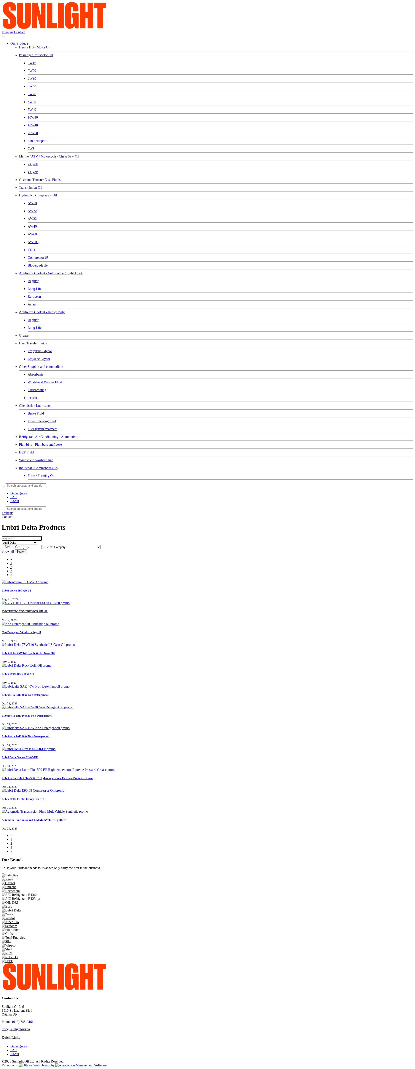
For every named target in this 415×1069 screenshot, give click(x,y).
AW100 (33, 242)
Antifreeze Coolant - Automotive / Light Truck (51, 273)
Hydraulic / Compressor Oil (38, 195)
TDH (31, 250)
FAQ (13, 497)
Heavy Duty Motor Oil (34, 47)
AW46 (32, 226)
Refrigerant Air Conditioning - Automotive (48, 437)
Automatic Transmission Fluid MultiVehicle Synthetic (34, 819)
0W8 (31, 148)
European (34, 296)
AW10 (32, 203)
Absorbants (35, 374)
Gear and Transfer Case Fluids (40, 180)
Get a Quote (18, 493)
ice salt (32, 398)
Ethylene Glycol (39, 359)
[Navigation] (3, 37)
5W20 (32, 94)
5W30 (32, 102)
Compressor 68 (38, 257)
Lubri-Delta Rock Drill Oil (18, 673)
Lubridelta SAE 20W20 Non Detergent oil (27, 715)
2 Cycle (33, 164)
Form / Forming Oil (41, 475)
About (14, 501)
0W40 (32, 86)
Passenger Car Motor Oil (36, 55)
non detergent (37, 141)
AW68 (32, 234)
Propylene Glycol (40, 351)
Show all (8, 551)
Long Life (35, 289)
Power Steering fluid (42, 421)
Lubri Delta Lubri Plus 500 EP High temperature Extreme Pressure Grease (47, 778)
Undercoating (37, 390)
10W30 (33, 117)
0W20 (32, 70)
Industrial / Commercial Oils (38, 468)
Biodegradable (38, 265)
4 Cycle (33, 172)
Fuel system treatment (42, 429)
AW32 (32, 218)
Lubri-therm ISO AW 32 (16, 590)
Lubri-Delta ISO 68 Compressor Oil (23, 799)
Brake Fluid (36, 413)
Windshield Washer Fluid (45, 382)
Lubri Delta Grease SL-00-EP (20, 757)
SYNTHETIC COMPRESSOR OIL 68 (25, 611)
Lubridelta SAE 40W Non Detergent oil (25, 694)
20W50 (33, 133)
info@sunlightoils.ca (16, 1029)
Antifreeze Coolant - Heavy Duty (42, 312)
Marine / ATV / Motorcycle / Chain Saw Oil (49, 156)
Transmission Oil (30, 187)
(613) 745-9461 (23, 1022)
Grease (24, 335)
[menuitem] (18, 1046)
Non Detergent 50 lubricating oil (21, 632)
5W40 (32, 109)
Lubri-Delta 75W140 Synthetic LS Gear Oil (28, 653)
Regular (33, 281)
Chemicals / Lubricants (34, 405)
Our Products (19, 43)
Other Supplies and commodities (41, 366)
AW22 (32, 211)
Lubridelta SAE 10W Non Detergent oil (25, 736)
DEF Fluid (26, 452)
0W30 (32, 78)
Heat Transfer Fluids (33, 343)
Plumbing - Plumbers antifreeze (40, 444)
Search (20, 551)
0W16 (32, 63)
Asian (32, 304)
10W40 (33, 125)
